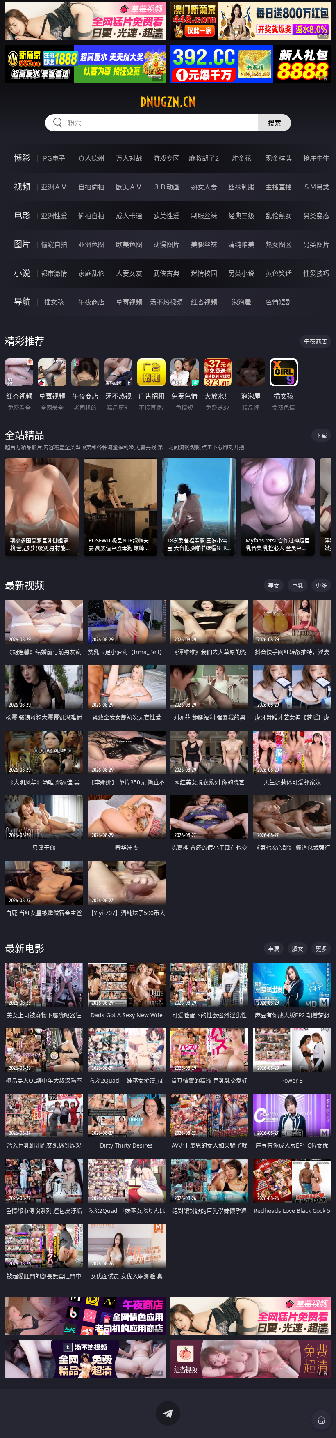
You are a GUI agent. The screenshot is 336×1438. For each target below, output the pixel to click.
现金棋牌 (279, 158)
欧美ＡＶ (129, 186)
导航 (22, 301)
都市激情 (54, 273)
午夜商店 (91, 301)
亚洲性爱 (54, 215)
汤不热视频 (166, 301)
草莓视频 (129, 301)
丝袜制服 (241, 186)
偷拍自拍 (91, 215)
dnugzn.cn (168, 102)
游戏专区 (166, 158)
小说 (22, 273)
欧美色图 (129, 244)
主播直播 (279, 186)
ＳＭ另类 (316, 186)
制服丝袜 (204, 215)
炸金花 (241, 158)
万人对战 (129, 158)
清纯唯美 (241, 244)
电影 (22, 215)
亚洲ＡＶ (54, 186)
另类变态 (316, 215)
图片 (22, 244)
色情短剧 (279, 301)
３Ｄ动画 (166, 186)
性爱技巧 (316, 273)
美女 (273, 585)
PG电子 (54, 158)
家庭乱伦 (91, 273)
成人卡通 (129, 215)
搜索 (274, 122)
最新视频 (24, 585)
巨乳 (297, 585)
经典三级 (241, 215)
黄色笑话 (279, 273)
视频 (22, 186)
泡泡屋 (241, 301)
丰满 (273, 948)
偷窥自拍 (54, 244)
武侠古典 (166, 273)
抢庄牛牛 (316, 158)
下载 (321, 435)
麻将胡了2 (204, 158)
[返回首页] (321, 1420)
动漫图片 (166, 244)
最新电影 (24, 948)
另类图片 (316, 244)
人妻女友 (129, 273)
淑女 (297, 948)
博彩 (22, 158)
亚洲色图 (91, 244)
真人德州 (91, 158)
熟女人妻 (204, 186)
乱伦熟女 (279, 215)
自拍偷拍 (91, 186)
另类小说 (241, 273)
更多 (321, 585)
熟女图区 (279, 244)
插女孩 (54, 301)
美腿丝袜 (204, 244)
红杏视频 (204, 301)
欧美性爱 (166, 215)
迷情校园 (204, 273)
